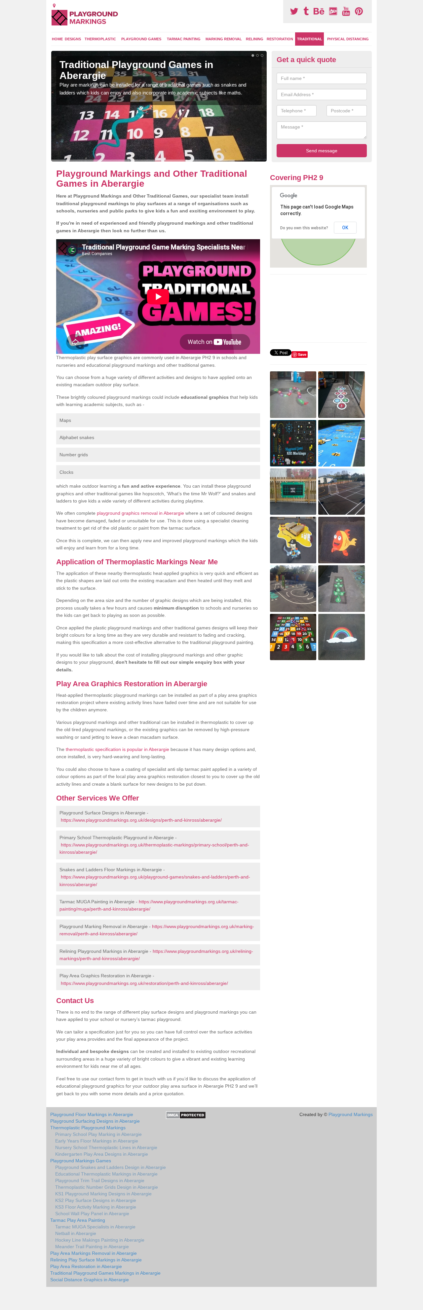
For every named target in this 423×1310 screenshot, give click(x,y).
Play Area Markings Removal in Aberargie (93, 1253)
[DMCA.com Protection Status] (186, 1114)
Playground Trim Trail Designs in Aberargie (99, 1180)
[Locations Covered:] (54, 5)
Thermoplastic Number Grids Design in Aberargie (106, 1187)
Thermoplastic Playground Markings (88, 1127)
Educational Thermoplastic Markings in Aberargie (106, 1174)
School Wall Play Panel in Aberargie (92, 1213)
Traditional (309, 39)
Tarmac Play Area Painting (77, 1220)
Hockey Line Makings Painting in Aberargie (99, 1240)
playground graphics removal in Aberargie (140, 513)
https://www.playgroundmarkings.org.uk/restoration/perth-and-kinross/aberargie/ (144, 983)
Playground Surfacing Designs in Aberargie (95, 1121)
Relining (254, 39)
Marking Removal (224, 39)
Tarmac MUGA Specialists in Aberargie (95, 1226)
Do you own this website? (304, 228)
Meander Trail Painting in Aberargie (92, 1246)
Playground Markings (350, 1114)
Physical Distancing (348, 39)
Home (57, 39)
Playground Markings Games (80, 1160)
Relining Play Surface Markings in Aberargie (96, 1259)
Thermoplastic (100, 39)
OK (345, 227)
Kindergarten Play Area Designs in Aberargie (101, 1154)
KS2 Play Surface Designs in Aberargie (95, 1200)
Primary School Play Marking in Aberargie (98, 1134)
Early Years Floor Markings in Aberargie (96, 1140)
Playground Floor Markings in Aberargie (91, 1114)
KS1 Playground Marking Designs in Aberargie (103, 1193)
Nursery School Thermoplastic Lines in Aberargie (106, 1147)
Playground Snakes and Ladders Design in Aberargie (110, 1167)
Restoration (280, 39)
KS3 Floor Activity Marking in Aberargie (95, 1207)
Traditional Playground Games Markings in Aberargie (105, 1273)
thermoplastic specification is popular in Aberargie (117, 749)
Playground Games (141, 39)
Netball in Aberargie (75, 1233)
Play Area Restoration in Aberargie (86, 1266)
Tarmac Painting (184, 39)
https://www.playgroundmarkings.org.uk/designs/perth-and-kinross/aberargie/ (141, 820)
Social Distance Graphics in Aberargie (89, 1279)
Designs (73, 39)
